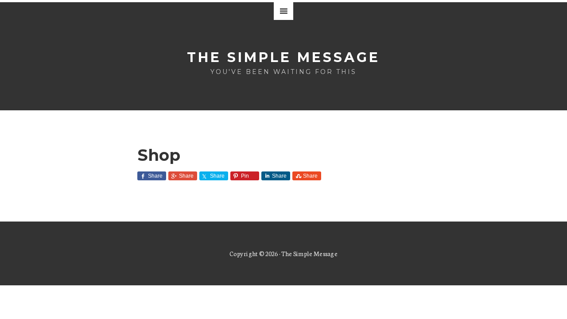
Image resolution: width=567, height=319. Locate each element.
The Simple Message (283, 57)
